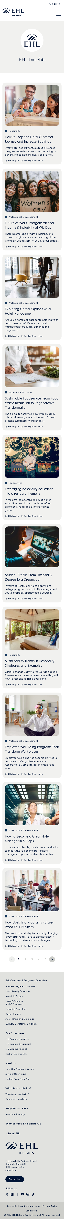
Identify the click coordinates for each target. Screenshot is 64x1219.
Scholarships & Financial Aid (23, 1123)
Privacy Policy (50, 1206)
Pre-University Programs (17, 991)
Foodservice (15, 483)
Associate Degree (14, 996)
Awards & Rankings (15, 1114)
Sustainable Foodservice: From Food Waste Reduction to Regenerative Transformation (32, 403)
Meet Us (10, 1063)
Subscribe (14, 1179)
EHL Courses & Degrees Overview (26, 980)
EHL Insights (13, 160)
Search (56, 3)
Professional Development (23, 217)
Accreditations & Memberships (23, 1206)
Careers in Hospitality (16, 1099)
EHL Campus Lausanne (17, 1039)
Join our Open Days (15, 1074)
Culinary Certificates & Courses (21, 1024)
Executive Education (15, 1009)
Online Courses (13, 1014)
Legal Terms (32, 1210)
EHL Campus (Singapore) (18, 1044)
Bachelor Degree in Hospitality (21, 986)
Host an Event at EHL (16, 1054)
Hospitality (14, 131)
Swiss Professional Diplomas (19, 1019)
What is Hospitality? (18, 1088)
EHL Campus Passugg (16, 1049)
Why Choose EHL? (16, 1108)
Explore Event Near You (17, 1079)
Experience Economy (20, 392)
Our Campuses (14, 1033)
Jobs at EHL (12, 1133)
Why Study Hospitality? (17, 1094)
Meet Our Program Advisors (19, 1069)
